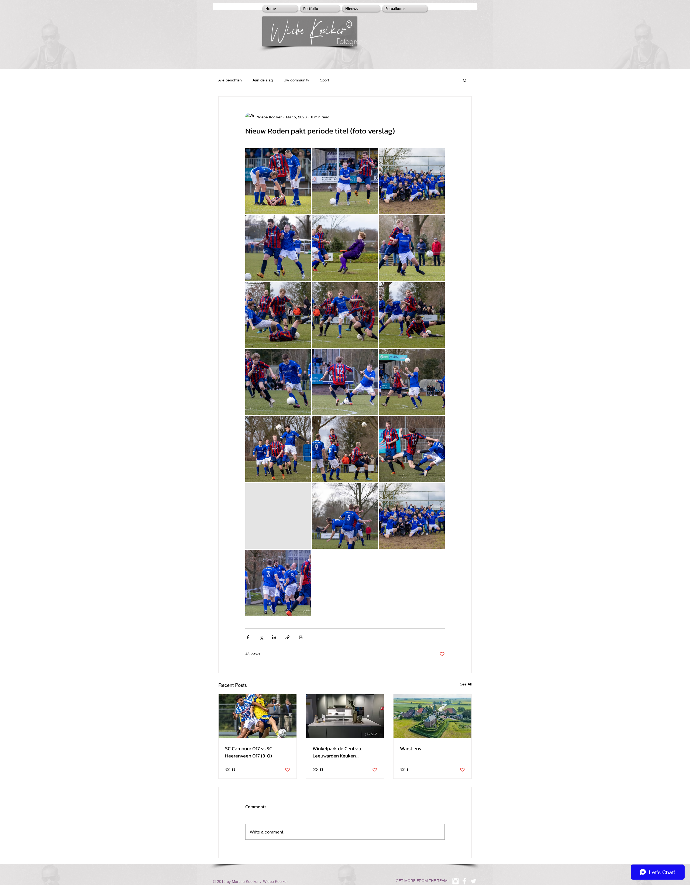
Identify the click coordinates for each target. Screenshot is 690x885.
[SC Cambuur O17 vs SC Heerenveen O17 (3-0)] (257, 716)
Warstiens (410, 748)
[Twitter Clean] (473, 881)
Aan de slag (263, 80)
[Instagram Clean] (455, 881)
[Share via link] (287, 637)
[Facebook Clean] (464, 881)
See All (466, 684)
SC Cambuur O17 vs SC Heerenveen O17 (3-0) (248, 752)
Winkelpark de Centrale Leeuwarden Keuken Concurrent (338, 752)
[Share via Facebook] (247, 637)
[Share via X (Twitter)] (261, 637)
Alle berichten (230, 80)
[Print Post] (300, 637)
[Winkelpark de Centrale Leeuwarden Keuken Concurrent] (345, 716)
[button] (464, 80)
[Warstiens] (432, 716)
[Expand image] (278, 181)
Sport (324, 80)
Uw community (296, 80)
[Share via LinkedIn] (274, 637)
